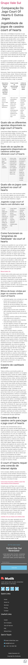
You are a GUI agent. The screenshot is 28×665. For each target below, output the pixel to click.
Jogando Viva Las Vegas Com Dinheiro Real (13, 516)
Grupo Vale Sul (11, 3)
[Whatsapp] (25, 661)
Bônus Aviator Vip (5, 271)
